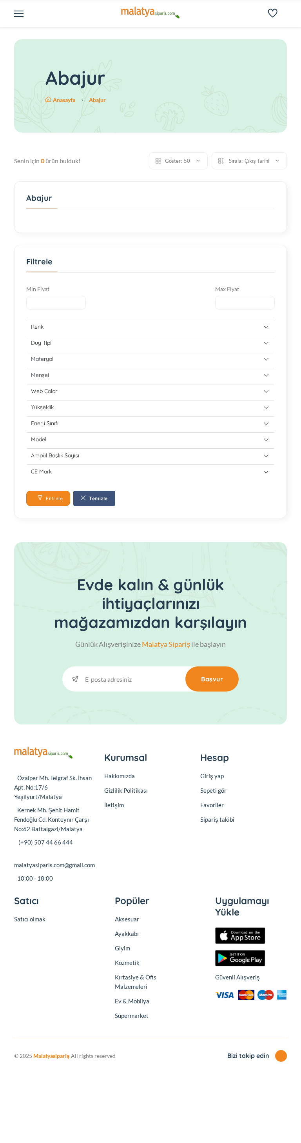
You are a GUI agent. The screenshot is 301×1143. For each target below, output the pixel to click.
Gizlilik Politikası (126, 790)
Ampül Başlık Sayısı (55, 455)
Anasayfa (64, 99)
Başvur (212, 679)
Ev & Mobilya (132, 1001)
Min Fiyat (37, 289)
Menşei (40, 375)
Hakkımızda (119, 775)
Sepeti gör (213, 790)
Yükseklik (42, 407)
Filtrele (54, 498)
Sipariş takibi (217, 819)
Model (38, 439)
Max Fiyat (227, 289)
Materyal (42, 358)
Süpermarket (132, 1015)
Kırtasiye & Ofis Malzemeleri (135, 982)
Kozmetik (127, 962)
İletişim (114, 804)
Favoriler (212, 804)
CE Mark (41, 471)
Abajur (97, 99)
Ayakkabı (127, 933)
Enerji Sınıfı (44, 423)
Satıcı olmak (29, 919)
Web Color (44, 391)
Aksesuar (127, 919)
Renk (37, 326)
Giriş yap (212, 775)
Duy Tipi (41, 342)
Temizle (98, 498)
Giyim (122, 948)
